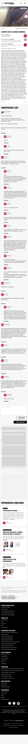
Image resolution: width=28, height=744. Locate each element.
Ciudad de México (4, 619)
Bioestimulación (4, 659)
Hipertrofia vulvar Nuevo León (7, 636)
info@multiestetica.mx (19, 720)
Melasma (3, 661)
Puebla (2, 625)
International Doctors (5, 699)
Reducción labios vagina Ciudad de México (9, 632)
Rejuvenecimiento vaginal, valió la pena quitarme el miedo (12, 670)
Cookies (21, 723)
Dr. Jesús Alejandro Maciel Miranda (7, 611)
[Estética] (9, 3)
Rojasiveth (8, 34)
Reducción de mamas (5, 654)
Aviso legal (13, 725)
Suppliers (3, 697)
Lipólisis (5, 508)
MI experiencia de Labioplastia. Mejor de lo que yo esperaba (12, 668)
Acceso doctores (4, 691)
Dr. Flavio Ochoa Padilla (5, 607)
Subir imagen (21, 417)
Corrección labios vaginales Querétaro (8, 643)
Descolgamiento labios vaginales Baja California (10, 641)
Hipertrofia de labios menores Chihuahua (9, 647)
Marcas (2, 695)
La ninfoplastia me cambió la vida (7, 678)
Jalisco (2, 621)
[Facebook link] (14, 703)
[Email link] (18, 703)
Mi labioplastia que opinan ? (6, 674)
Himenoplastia (4, 663)
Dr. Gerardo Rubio (4, 609)
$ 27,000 (12, 39)
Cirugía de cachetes (5, 658)
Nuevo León (3, 623)
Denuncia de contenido (5, 686)
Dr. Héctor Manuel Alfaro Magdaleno (8, 614)
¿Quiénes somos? (4, 683)
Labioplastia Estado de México (7, 639)
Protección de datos (8, 723)
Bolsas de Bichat (7, 557)
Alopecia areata (4, 656)
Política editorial (20, 725)
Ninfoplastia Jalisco (5, 634)
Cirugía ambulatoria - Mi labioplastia (8, 672)
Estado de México (4, 627)
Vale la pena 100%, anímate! (6, 676)
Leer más (12, 519)
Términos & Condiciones (13, 727)
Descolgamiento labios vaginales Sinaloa (9, 649)
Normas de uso (16, 723)
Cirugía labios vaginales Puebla (7, 637)
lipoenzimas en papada (10, 511)
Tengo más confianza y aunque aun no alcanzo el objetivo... (12, 533)
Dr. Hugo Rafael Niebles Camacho (7, 612)
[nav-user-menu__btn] (25, 3)
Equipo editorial (4, 684)
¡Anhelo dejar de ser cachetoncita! (9, 560)
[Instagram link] (9, 703)
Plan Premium (3, 693)
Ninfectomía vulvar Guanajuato (7, 645)
